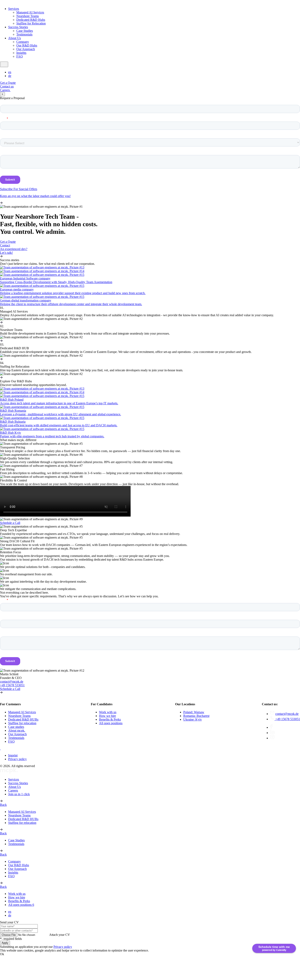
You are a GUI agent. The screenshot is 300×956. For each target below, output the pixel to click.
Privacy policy (17, 759)
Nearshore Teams (27, 16)
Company (22, 41)
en (9, 72)
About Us (14, 38)
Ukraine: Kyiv (192, 719)
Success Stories (18, 27)
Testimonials (24, 34)
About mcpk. (16, 730)
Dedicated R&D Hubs (30, 19)
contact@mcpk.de (11, 681)
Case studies (16, 727)
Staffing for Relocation (31, 23)
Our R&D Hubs (26, 45)
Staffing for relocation (22, 723)
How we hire (107, 716)
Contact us (7, 86)
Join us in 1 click (19, 794)
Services (13, 8)
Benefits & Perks (110, 719)
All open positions (110, 723)
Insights (21, 52)
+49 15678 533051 (12, 685)
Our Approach (25, 49)
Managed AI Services (30, 12)
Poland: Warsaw (193, 712)
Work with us (107, 712)
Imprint (13, 755)
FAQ (19, 56)
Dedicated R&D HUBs (23, 719)
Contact (5, 245)
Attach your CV (59, 934)
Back (3, 804)
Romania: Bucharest (196, 716)
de (9, 76)
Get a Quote (8, 82)
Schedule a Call (10, 523)
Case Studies (24, 30)
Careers (5, 90)
